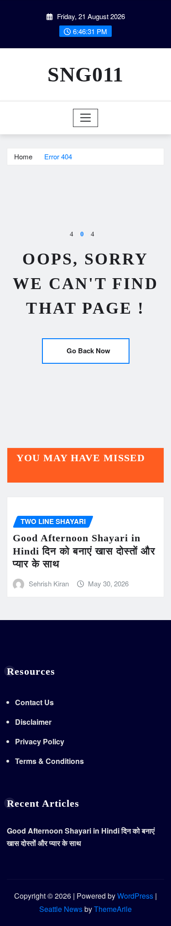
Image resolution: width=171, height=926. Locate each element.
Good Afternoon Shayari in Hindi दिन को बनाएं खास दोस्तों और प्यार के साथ (84, 551)
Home (23, 156)
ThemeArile (113, 909)
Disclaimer (33, 722)
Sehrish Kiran (49, 583)
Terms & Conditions (49, 761)
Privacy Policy (39, 741)
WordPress (135, 895)
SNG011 (85, 74)
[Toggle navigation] (85, 118)
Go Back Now (88, 351)
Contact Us (34, 702)
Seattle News (61, 909)
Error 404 (58, 156)
